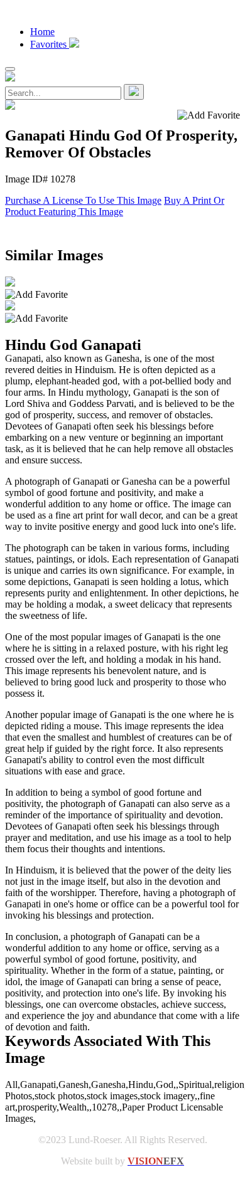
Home (42, 31)
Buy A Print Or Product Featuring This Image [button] (114, 206)
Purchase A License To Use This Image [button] (83, 200)
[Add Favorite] (36, 294)
